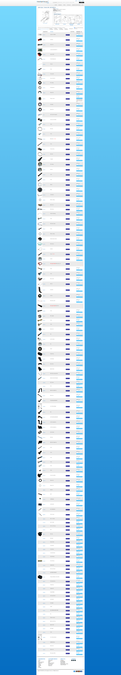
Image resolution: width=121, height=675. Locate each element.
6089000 (44, 169)
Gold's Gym (56, 8)
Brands (60, 4)
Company (62, 660)
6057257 (44, 78)
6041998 (44, 382)
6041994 (44, 632)
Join (39, 661)
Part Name (51, 31)
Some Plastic (56, 29)
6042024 (44, 649)
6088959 (44, 369)
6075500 (44, 174)
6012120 (44, 218)
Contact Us (50, 665)
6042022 (44, 485)
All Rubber (61, 28)
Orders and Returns (76, 4)
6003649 (44, 92)
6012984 (44, 74)
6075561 (44, 610)
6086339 (44, 504)
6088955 (44, 529)
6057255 (44, 213)
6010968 (44, 254)
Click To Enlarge (45, 23)
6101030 (44, 522)
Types (64, 4)
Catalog (69, 4)
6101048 (44, 572)
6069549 (44, 64)
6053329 (44, 561)
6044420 (44, 139)
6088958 (44, 625)
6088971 (44, 534)
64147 (44, 114)
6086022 (44, 412)
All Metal (51, 28)
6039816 (44, 59)
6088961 (44, 364)
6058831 (44, 395)
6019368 (44, 54)
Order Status (50, 660)
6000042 (44, 87)
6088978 (44, 628)
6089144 (44, 437)
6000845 (44, 373)
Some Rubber (61, 29)
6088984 (44, 637)
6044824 (44, 344)
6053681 (44, 556)
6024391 (44, 653)
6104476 (44, 499)
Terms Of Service (63, 664)
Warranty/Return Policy (64, 663)
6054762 (44, 179)
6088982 (44, 442)
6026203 (44, 263)
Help (82, 4)
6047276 (44, 457)
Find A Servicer (50, 663)
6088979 (44, 427)
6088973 (44, 553)
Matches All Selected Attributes (79, 27)
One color (76, 28)
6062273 (44, 378)
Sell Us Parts (50, 664)
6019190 (44, 239)
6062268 (44, 339)
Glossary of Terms (51, 662)
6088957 (44, 617)
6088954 (44, 526)
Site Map (39, 667)
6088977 (44, 581)
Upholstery (66, 29)
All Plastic (56, 28)
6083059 (44, 109)
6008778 (44, 98)
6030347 (44, 244)
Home (56, 4)
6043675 (44, 39)
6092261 (44, 577)
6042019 (44, 542)
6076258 (44, 400)
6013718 (44, 452)
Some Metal (51, 29)
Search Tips (40, 662)
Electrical (66, 28)
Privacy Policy (62, 662)
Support (49, 661)
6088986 (44, 588)
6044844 (44, 614)
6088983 (44, 406)
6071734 (44, 159)
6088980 (44, 422)
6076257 (44, 417)
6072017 (44, 104)
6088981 (44, 390)
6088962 (44, 569)
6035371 (44, 329)
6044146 (44, 324)
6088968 (44, 549)
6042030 (44, 475)
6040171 (44, 34)
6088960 (44, 359)
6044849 (44, 538)
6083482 (44, 592)
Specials (39, 665)
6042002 (44, 462)
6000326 (44, 249)
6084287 (44, 205)
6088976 (44, 514)
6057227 (44, 124)
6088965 (44, 545)
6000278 (44, 646)
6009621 (44, 320)
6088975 (44, 621)
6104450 (44, 565)
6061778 (44, 334)
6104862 (44, 642)
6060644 (44, 432)
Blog (39, 666)
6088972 (44, 447)
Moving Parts (71, 28)
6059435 (44, 494)
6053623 (44, 164)
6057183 (44, 69)
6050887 (44, 154)
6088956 (44, 599)
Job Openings (62, 661)
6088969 (44, 316)
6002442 (44, 149)
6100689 (44, 509)
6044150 (44, 470)
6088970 (44, 603)
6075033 (44, 480)
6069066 (44, 386)
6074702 (44, 209)
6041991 (44, 144)
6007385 (44, 184)
